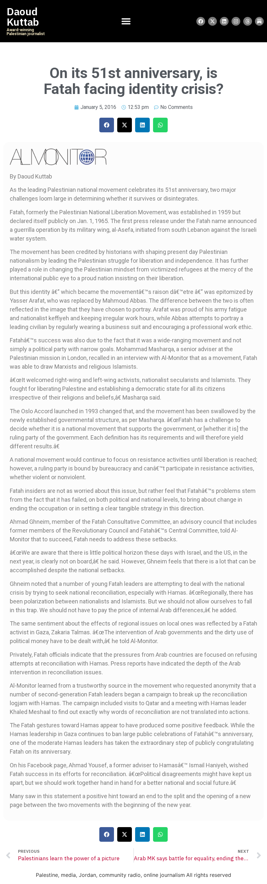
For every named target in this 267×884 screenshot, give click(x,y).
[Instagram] (236, 21)
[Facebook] (200, 21)
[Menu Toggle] (126, 21)
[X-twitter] (212, 21)
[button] (106, 125)
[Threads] (247, 21)
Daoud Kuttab (23, 17)
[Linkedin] (224, 21)
